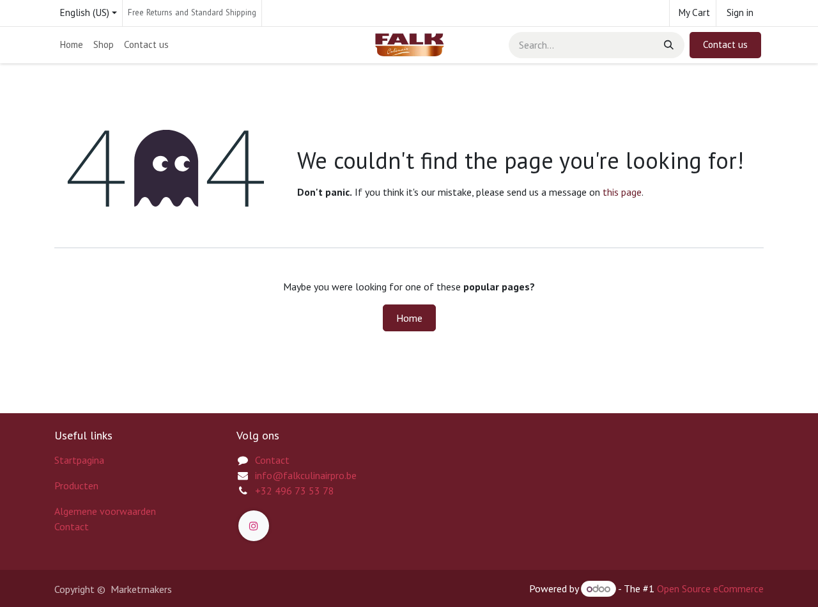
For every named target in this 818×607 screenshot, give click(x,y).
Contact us (725, 44)
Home (409, 317)
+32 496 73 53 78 (294, 490)
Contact (71, 526)
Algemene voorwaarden (105, 511)
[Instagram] (253, 525)
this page (622, 191)
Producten (76, 485)
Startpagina (79, 459)
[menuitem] (71, 45)
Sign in (740, 12)
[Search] (667, 45)
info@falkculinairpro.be (306, 475)
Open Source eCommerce (710, 588)
